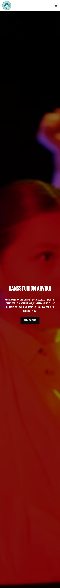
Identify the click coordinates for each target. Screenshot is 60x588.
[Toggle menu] (56, 5)
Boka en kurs (30, 319)
